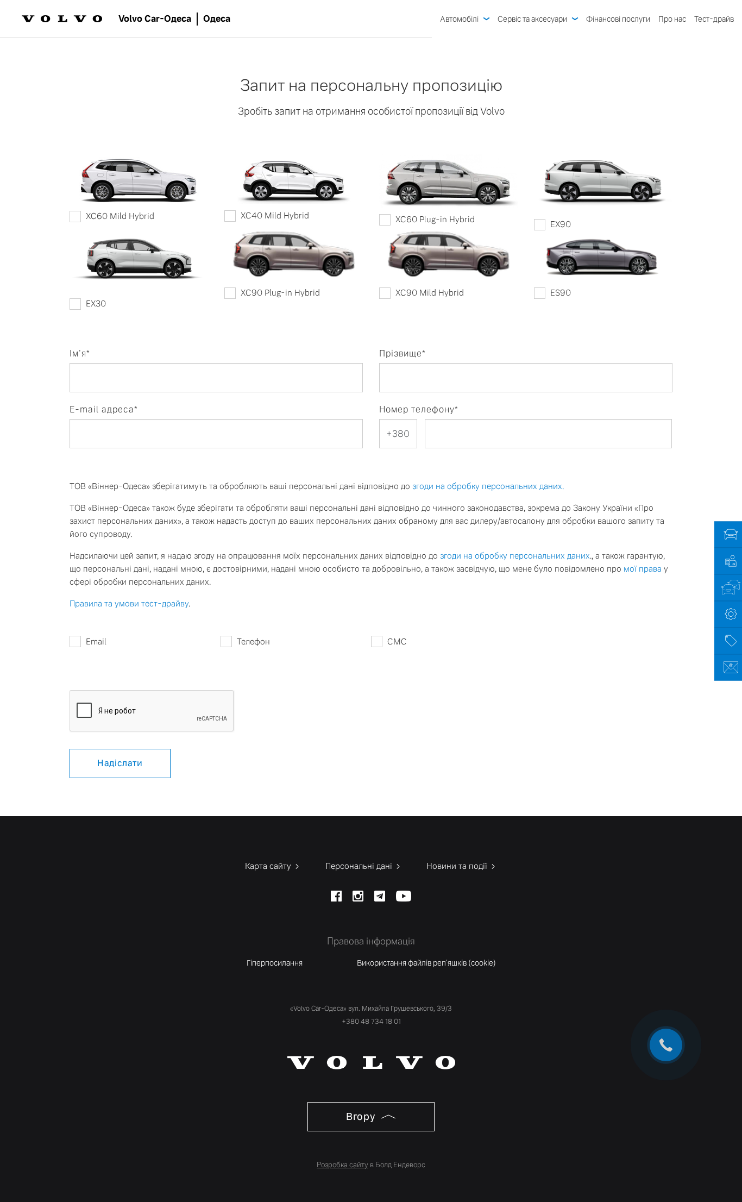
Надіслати (120, 763)
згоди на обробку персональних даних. (488, 486)
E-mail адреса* (104, 409)
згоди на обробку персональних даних (515, 555)
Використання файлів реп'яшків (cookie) (426, 963)
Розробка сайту (342, 1164)
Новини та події (457, 866)
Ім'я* (80, 353)
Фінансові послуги (618, 19)
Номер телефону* (418, 409)
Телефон (253, 641)
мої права (643, 569)
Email (96, 641)
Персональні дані (359, 866)
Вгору (362, 1116)
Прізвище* (402, 353)
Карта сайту (269, 866)
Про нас (672, 19)
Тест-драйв (714, 19)
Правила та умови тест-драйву (129, 603)
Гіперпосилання (275, 963)
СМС (397, 641)
